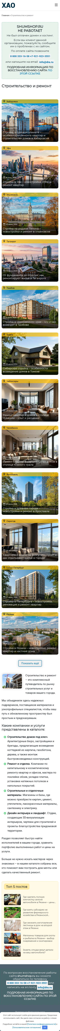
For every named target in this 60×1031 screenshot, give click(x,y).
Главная (5, 15)
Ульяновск (12, 194)
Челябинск (12, 428)
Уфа (8, 148)
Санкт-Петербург (15, 567)
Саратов (10, 521)
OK (45, 1027)
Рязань (10, 614)
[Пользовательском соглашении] (27, 1027)
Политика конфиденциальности (30, 1012)
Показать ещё (30, 663)
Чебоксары (12, 381)
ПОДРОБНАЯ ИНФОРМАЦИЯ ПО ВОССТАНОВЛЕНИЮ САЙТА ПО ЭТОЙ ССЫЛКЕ (30, 996)
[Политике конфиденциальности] (41, 1024)
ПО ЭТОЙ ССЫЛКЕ (36, 72)
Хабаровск (12, 101)
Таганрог (11, 241)
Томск (9, 334)
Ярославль (12, 474)
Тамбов (10, 288)
